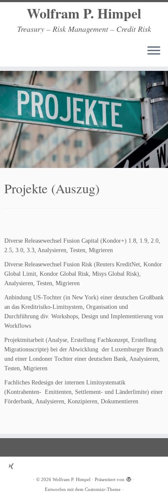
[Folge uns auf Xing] (13, 466)
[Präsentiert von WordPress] (129, 478)
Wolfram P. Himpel (84, 13)
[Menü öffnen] (153, 51)
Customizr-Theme (103, 489)
